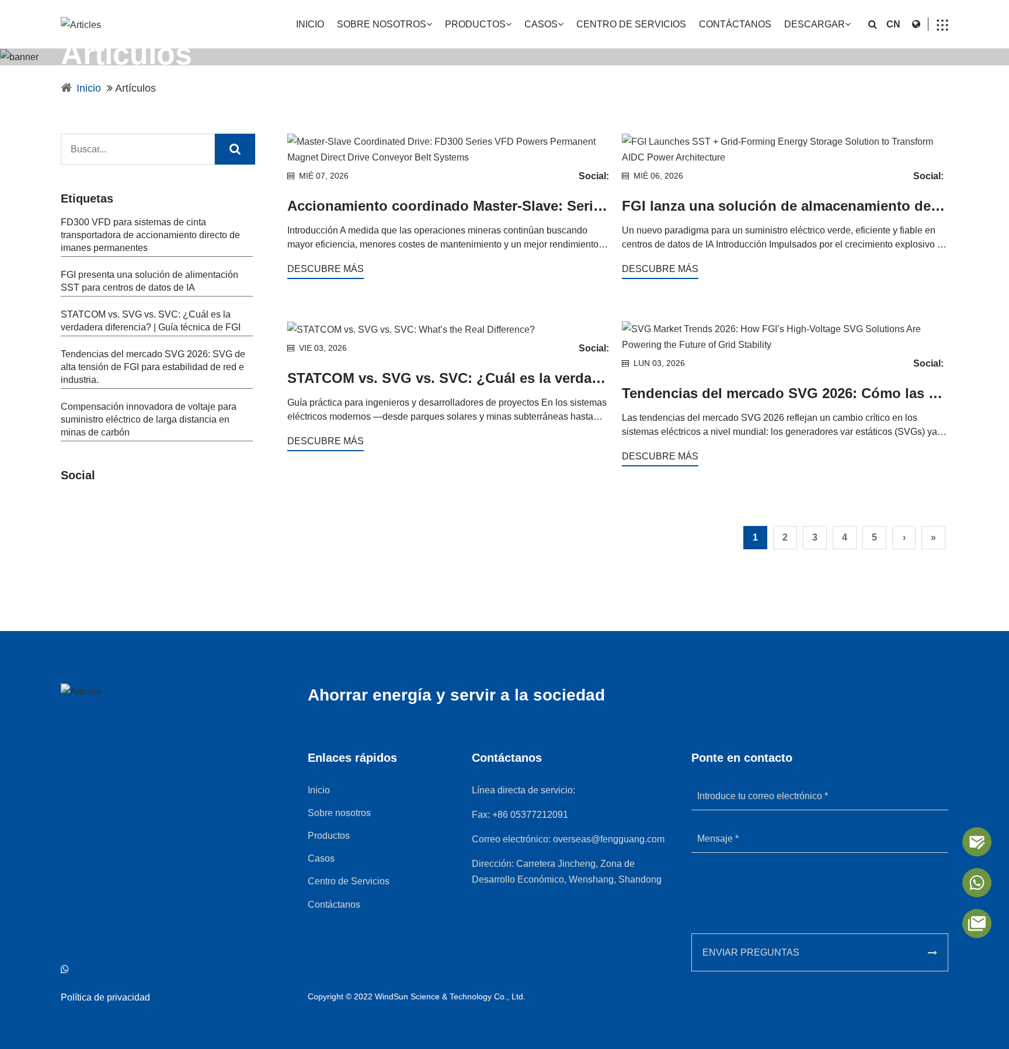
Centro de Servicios (631, 24)
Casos (541, 24)
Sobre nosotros (381, 24)
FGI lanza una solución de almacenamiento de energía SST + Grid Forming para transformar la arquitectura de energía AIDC (785, 206)
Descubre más (325, 269)
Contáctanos (735, 24)
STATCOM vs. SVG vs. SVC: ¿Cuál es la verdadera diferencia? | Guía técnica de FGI (151, 320)
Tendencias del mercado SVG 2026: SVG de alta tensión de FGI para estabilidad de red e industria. (153, 367)
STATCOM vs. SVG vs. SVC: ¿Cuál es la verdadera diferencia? (450, 378)
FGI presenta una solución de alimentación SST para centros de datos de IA (149, 281)
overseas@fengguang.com (608, 839)
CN (893, 24)
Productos (475, 24)
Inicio (310, 24)
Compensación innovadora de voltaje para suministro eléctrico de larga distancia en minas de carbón (148, 419)
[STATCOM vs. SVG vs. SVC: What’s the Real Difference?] (450, 329)
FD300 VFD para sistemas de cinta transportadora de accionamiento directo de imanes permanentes (150, 235)
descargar (814, 24)
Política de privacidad (105, 997)
